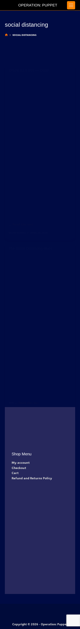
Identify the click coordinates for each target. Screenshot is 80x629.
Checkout (19, 468)
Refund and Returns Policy (32, 478)
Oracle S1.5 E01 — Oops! (29, 70)
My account (21, 462)
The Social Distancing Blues (30, 248)
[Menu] (71, 5)
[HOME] (6, 34)
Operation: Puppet (37, 5)
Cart (15, 473)
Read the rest (22, 224)
